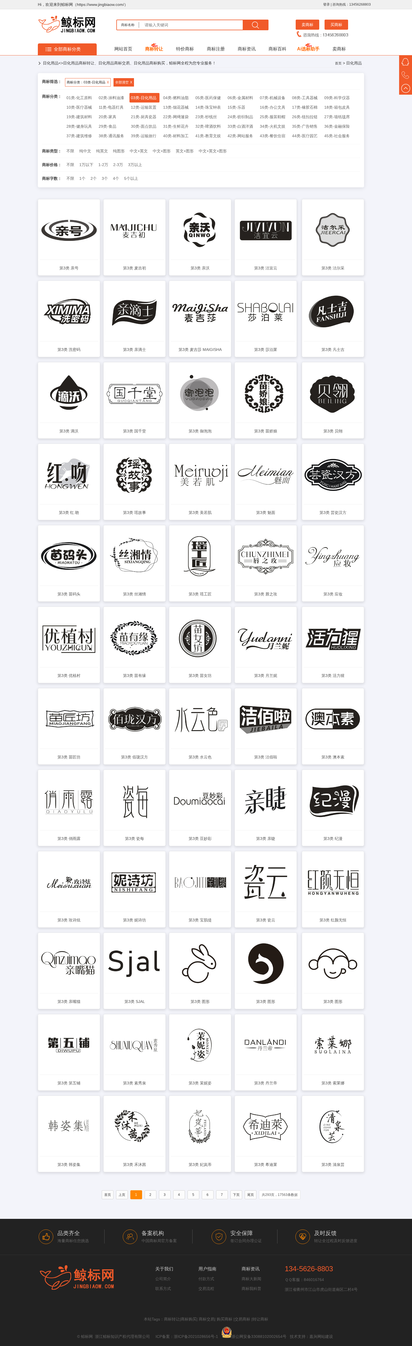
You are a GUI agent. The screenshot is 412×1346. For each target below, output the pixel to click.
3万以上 (135, 164)
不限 (70, 151)
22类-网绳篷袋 (176, 117)
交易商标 (242, 1319)
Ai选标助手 (308, 48)
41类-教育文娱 (208, 136)
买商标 (336, 24)
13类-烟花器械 (176, 107)
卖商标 (307, 24)
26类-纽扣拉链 (305, 117)
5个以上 (131, 178)
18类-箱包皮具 (337, 107)
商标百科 (277, 48)
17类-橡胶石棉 (305, 107)
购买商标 (224, 1319)
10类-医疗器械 (79, 107)
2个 (94, 178)
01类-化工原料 (79, 98)
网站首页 (123, 48)
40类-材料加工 (176, 136)
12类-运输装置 (143, 107)
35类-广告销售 (305, 126)
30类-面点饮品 (143, 126)
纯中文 (85, 151)
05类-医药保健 (208, 98)
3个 (105, 178)
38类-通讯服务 (111, 136)
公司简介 (163, 1279)
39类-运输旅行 (143, 136)
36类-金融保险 (337, 126)
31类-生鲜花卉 (176, 126)
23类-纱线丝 (206, 117)
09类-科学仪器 (337, 98)
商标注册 (216, 48)
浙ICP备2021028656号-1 (196, 1336)
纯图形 (119, 151)
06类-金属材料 (240, 98)
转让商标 (260, 1319)
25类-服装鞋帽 (272, 117)
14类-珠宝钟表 (208, 107)
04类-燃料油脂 (176, 98)
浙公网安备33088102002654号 (259, 1336)
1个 (82, 178)
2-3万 (118, 164)
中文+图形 (162, 151)
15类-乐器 (236, 107)
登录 (326, 4)
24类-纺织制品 (240, 117)
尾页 (250, 1195)
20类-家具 (107, 117)
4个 (116, 178)
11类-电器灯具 (111, 107)
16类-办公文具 (272, 107)
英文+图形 (185, 151)
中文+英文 (139, 151)
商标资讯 (247, 48)
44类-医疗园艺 (305, 136)
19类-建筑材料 (79, 117)
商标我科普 (251, 1288)
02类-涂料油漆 (111, 98)
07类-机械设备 (272, 98)
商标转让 (154, 48)
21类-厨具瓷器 (143, 117)
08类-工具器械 (305, 98)
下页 (236, 1195)
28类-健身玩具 (79, 126)
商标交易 (206, 1319)
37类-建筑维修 (79, 136)
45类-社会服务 (337, 136)
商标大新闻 (251, 1279)
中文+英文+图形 (213, 151)
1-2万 (103, 164)
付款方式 (206, 1279)
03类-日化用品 (143, 98)
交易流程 (206, 1288)
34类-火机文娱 (272, 126)
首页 (338, 63)
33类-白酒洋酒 (240, 126)
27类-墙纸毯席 (337, 117)
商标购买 (188, 1319)
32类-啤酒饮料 (208, 126)
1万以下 (86, 164)
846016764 (314, 1279)
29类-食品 (107, 126)
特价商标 (185, 48)
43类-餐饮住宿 (272, 136)
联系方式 (163, 1288)
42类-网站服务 (240, 136)
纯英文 (102, 151)
